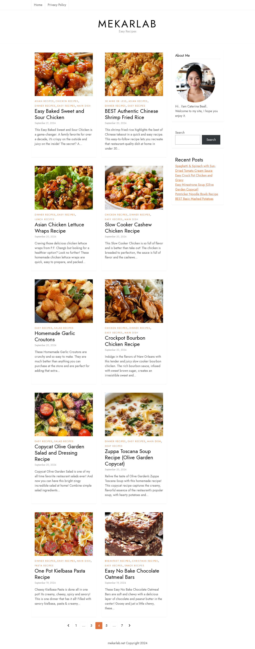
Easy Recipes (66, 105)
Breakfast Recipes (117, 561)
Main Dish (84, 105)
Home (38, 5)
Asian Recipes (44, 101)
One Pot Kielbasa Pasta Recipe (60, 574)
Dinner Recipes (45, 105)
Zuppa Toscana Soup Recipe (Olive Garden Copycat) (129, 457)
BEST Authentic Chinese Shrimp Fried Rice (131, 114)
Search (180, 132)
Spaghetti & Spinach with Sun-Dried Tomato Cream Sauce (195, 168)
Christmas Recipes (145, 561)
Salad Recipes (64, 328)
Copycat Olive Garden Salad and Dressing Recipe (59, 452)
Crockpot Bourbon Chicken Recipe (125, 341)
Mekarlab (127, 24)
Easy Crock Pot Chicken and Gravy (193, 177)
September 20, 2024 (115, 123)
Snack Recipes (134, 565)
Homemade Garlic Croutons (55, 336)
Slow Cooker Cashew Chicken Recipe (128, 227)
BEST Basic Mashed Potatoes (194, 199)
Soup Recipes (114, 446)
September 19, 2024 (45, 583)
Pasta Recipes (44, 565)
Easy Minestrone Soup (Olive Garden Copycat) (194, 187)
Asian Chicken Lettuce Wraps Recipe (59, 227)
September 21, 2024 (45, 123)
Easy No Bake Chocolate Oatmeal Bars (132, 574)
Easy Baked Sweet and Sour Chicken (59, 114)
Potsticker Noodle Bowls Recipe (196, 194)
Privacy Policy (57, 5)
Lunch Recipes (44, 219)
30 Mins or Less (116, 101)
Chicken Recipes (67, 101)
